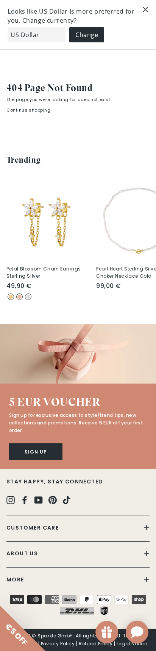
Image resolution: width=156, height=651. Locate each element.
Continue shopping (28, 110)
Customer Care (32, 527)
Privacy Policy (58, 643)
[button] (78, 354)
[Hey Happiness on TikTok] (66, 500)
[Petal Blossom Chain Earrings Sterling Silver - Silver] (28, 297)
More (15, 579)
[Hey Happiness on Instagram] (10, 500)
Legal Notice (132, 643)
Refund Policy (95, 643)
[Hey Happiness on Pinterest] (52, 500)
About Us (22, 553)
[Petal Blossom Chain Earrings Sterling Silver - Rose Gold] (19, 297)
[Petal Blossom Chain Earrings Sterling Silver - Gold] (11, 297)
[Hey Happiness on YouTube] (38, 500)
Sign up (36, 452)
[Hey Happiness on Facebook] (24, 500)
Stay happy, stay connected (54, 481)
